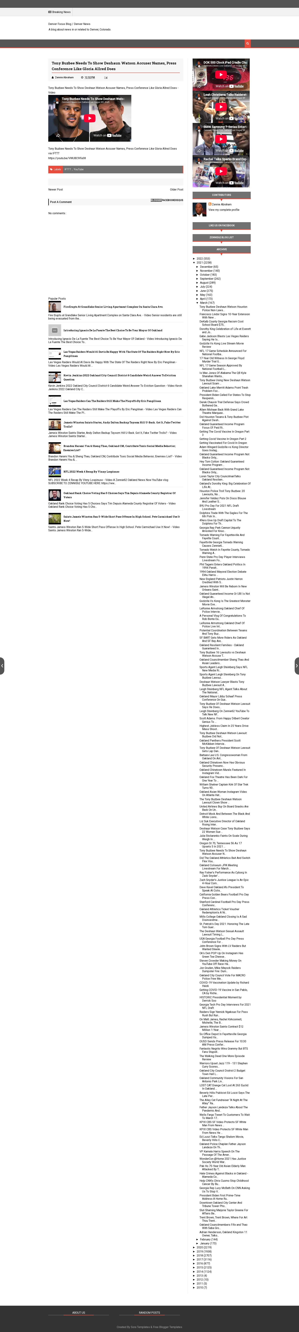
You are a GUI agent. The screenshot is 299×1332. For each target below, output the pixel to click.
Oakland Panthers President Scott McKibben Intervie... (220, 742)
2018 (200, 1255)
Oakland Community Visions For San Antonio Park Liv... (221, 1079)
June (203, 290)
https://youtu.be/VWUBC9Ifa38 (67, 158)
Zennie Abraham (222, 204)
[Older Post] (297, 666)
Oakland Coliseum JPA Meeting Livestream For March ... (219, 867)
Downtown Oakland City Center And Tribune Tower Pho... (221, 1204)
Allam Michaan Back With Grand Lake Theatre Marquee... (222, 411)
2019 (200, 1251)
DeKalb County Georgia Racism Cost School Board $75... (221, 323)
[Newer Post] (2, 666)
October (205, 274)
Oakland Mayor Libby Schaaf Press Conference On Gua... (221, 698)
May (203, 294)
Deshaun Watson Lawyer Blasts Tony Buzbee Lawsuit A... (222, 683)
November (206, 270)
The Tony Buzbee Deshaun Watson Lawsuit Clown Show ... (221, 801)
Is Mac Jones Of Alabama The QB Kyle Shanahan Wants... (223, 374)
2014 (200, 1271)
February (205, 1239)
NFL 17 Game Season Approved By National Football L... (221, 367)
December (206, 266)
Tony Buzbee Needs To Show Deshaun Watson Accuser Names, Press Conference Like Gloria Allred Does (112, 88)
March (204, 302)
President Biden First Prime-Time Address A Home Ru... (220, 1197)
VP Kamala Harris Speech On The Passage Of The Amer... (220, 1153)
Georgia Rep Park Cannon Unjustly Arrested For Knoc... (220, 529)
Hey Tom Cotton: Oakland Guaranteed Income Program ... (222, 463)
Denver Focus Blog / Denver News (69, 24)
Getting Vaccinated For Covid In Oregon (223, 443)
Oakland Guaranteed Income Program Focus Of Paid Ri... (222, 426)
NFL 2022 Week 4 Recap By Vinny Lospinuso (91, 471)
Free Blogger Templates (167, 1327)
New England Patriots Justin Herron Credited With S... (221, 580)
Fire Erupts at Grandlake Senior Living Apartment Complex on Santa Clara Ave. (113, 306)
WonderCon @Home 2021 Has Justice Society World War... (223, 1160)
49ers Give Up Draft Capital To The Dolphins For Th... (220, 522)
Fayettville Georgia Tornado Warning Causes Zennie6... (221, 544)
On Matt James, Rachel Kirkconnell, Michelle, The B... (221, 1021)
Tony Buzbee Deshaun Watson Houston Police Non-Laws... (223, 308)
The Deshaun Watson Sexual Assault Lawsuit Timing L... (222, 933)
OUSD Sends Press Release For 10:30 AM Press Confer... (223, 1043)
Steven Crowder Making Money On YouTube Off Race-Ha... (220, 962)
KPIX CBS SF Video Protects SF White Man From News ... (223, 1123)
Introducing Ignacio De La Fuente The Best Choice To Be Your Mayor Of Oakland (113, 330)
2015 (200, 1267)
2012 (200, 1279)
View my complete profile (224, 209)
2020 (200, 1247)
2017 (200, 1259)
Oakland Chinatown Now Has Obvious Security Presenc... (222, 764)
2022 (200, 258)
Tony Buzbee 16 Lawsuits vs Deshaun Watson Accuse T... (223, 654)
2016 (200, 1263)
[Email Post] (105, 77)
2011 (200, 1283)
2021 (200, 262)
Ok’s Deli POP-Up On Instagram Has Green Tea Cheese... (221, 955)
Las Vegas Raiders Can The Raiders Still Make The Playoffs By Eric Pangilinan (112, 401)
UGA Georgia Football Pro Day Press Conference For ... (222, 940)
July (203, 286)
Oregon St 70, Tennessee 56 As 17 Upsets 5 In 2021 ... (221, 845)
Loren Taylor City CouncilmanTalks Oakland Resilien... (220, 478)
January (205, 1243)
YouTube (79, 169)
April (203, 298)
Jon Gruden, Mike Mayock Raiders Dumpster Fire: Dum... (220, 969)
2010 (200, 1287)
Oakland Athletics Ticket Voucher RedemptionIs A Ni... (219, 911)
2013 (200, 1275)
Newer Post (55, 189)
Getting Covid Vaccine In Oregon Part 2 (223, 439)
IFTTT (56, 153)
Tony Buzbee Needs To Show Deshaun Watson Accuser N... (223, 852)
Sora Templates (140, 1327)
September (207, 278)
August (204, 282)
